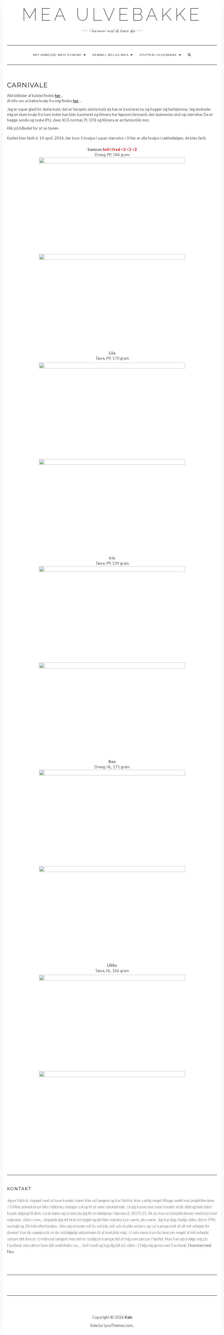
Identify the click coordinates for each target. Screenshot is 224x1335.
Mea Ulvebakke (112, 14)
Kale (128, 1317)
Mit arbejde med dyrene (58, 55)
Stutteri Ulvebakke (158, 55)
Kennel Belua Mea (111, 55)
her (57, 95)
